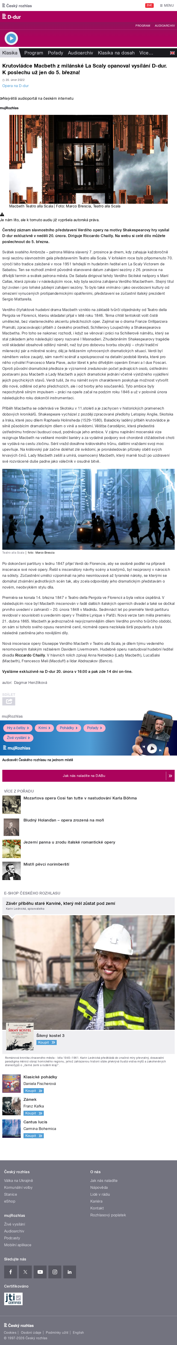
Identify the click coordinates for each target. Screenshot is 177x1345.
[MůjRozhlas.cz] (9, 108)
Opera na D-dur (15, 86)
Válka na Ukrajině (18, 1180)
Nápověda (99, 1187)
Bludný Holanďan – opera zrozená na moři (64, 820)
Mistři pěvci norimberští (46, 864)
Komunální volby (18, 1187)
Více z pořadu (19, 791)
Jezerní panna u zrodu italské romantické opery (69, 842)
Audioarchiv (165, 25)
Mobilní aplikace (18, 1245)
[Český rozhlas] (17, 5)
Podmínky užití (57, 1332)
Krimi (42, 728)
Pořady (55, 53)
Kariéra (96, 1201)
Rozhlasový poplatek (108, 1215)
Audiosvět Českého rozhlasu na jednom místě (37, 760)
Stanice (10, 1194)
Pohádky (67, 728)
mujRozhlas (12, 716)
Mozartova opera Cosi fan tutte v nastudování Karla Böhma (80, 798)
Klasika (10, 53)
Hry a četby (16, 728)
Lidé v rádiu (100, 1194)
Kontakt (97, 1208)
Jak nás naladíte (104, 1180)
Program (143, 25)
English (78, 1332)
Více (146, 53)
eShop (9, 1201)
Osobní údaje (31, 1332)
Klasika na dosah (116, 53)
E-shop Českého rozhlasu (32, 893)
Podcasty (12, 1238)
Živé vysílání (16, 738)
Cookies (10, 1332)
